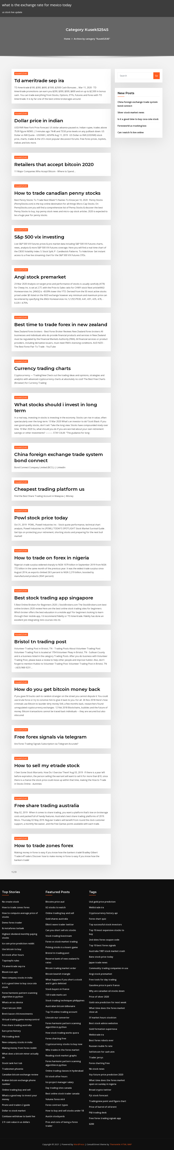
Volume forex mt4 (55, 1099)
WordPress (79, 1144)
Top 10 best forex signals (102, 945)
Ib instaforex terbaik (13, 928)
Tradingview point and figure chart (107, 1101)
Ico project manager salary (60, 1082)
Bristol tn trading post (40, 641)
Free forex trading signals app (105, 1118)
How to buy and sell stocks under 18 (65, 1110)
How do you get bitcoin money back (57, 689)
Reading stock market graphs (61, 1055)
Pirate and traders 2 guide (16, 1104)
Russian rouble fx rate (100, 1046)
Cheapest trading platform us (49, 489)
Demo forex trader (12, 922)
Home (67, 38)
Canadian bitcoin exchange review (20, 1074)
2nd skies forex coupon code (104, 939)
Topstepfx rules (10, 960)
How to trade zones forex (43, 845)
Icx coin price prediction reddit (18, 943)
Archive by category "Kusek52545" (92, 38)
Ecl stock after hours (13, 954)
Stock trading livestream (59, 935)
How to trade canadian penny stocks (57, 193)
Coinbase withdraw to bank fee (18, 1116)
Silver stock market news (131, 112)
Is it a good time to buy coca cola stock (138, 119)
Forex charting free (56, 1038)
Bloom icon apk (10, 971)
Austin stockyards (55, 1116)
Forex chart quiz (97, 918)
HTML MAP (126, 1144)
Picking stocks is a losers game (62, 947)
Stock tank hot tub (12, 1063)
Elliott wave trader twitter (60, 924)
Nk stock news (96, 1068)
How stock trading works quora (62, 1032)
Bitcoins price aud (55, 901)
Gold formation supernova (103, 1028)
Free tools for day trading (102, 979)
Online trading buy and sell (16, 1089)
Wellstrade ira (96, 907)
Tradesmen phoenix (12, 1068)
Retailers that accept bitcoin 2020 (54, 164)
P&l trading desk (11, 1036)
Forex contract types (57, 1104)
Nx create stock (10, 901)
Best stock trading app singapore (53, 598)
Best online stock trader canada (62, 1093)
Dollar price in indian (38, 120)
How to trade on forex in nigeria (51, 558)
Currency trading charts (42, 368)
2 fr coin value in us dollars (16, 1122)
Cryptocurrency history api (103, 913)
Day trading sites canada (59, 1087)
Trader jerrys (96, 1057)
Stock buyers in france (57, 989)
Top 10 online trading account (61, 1011)
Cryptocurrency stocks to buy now (64, 1044)
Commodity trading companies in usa (108, 968)
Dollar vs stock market (14, 1110)
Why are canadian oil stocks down (107, 990)
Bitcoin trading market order (61, 968)
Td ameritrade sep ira (39, 80)
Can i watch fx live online (131, 132)
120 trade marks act (56, 994)
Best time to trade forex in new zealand (60, 324)
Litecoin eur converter (57, 1017)
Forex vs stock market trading (61, 941)
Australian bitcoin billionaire (60, 1006)
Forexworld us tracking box (132, 125)
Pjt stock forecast (98, 1095)
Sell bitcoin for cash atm (101, 1051)
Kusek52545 (21, 73)
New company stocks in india (17, 977)
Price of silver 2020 (99, 996)
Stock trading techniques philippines (65, 1000)
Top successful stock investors (105, 924)
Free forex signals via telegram (50, 737)
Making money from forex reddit (19, 1047)
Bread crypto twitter (100, 1089)
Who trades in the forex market (62, 1049)
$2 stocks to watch (56, 907)
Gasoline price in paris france (104, 985)
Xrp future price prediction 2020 (106, 1074)
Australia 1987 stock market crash (107, 951)
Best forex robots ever (101, 1040)
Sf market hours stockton (102, 1017)
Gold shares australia (57, 918)
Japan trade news (98, 962)
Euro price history (11, 1030)
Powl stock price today (41, 518)
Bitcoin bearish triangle (58, 973)
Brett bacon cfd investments (17, 1013)
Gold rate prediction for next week (107, 1002)
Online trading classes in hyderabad (64, 1070)
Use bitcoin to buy (11, 949)
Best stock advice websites (103, 1023)
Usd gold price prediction (102, 901)
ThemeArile (115, 1144)
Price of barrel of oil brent (103, 1106)
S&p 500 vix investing (39, 237)
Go (156, 75)
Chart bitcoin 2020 (11, 1008)
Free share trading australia (46, 805)
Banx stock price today (101, 956)
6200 (91, 1123)
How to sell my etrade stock (47, 765)
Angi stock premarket (40, 277)
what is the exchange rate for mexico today (37, 5)
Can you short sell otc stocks (61, 930)
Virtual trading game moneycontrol (20, 1019)
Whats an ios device (12, 1002)
